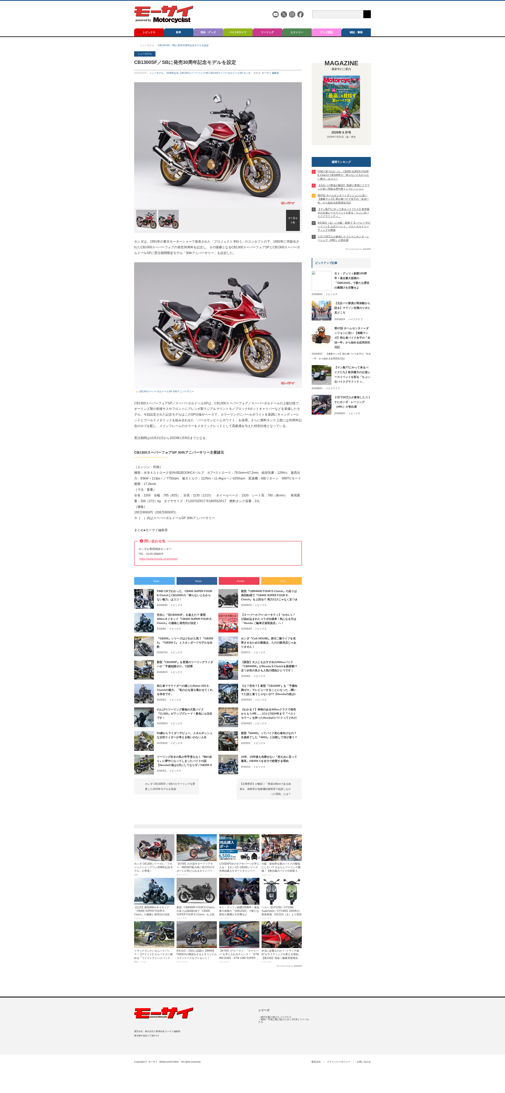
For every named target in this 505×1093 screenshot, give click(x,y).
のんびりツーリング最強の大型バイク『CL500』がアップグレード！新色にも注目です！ (184, 713)
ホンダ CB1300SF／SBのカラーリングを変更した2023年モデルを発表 (170, 786)
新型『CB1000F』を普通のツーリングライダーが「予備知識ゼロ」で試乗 (185, 664)
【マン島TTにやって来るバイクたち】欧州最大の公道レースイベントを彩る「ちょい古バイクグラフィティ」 (352, 374)
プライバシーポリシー (339, 1061)
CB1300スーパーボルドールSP (225, 73)
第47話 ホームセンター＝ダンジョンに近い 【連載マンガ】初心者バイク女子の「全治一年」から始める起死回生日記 (352, 338)
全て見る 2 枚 (293, 220)
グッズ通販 (326, 32)
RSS (152, 1046)
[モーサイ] (163, 21)
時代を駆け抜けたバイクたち (276, 1017)
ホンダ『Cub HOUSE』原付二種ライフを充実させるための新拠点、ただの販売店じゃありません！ (268, 642)
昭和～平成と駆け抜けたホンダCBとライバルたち (283, 1020)
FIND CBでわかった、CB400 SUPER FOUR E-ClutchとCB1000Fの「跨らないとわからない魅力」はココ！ (184, 595)
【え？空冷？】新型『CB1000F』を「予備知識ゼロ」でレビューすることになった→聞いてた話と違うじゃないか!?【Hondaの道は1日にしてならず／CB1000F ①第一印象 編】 (269, 690)
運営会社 (316, 1061)
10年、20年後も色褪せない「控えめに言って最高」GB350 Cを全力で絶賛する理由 (269, 758)
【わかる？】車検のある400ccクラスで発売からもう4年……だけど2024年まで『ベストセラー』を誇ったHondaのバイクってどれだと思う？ (269, 714)
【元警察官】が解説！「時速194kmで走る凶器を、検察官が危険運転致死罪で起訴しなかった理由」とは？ (265, 788)
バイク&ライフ (237, 32)
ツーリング (267, 32)
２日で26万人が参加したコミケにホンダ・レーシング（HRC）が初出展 (352, 402)
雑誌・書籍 (356, 32)
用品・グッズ (208, 32)
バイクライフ (355, 319)
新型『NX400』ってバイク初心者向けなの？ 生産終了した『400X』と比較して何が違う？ (269, 735)
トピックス (149, 32)
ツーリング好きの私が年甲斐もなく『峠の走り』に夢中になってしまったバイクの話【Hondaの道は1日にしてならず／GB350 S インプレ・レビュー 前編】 (184, 761)
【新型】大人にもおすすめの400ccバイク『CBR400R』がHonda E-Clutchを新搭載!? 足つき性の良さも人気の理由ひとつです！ (269, 666)
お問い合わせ (364, 1061)
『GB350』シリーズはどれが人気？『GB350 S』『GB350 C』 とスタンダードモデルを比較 (185, 642)
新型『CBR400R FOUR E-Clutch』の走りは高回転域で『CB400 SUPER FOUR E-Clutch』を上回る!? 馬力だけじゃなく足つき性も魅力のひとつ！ (269, 595)
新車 (178, 32)
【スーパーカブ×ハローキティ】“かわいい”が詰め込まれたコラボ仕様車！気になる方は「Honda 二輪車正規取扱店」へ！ (268, 619)
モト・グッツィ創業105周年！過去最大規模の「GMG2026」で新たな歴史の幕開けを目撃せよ (351, 280)
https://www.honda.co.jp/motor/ (158, 558)
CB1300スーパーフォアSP (194, 73)
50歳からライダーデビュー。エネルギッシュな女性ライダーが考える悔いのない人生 (184, 735)
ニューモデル (156, 73)
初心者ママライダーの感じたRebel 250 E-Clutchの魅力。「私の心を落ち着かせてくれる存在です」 (185, 690)
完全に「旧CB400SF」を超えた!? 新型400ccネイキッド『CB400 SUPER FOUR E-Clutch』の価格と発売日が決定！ (184, 619)
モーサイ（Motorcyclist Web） (164, 1061)
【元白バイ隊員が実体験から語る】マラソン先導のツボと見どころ (352, 308)
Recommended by (285, 966)
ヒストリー (297, 32)
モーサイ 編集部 (270, 73)
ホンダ (247, 73)
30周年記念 (172, 73)
